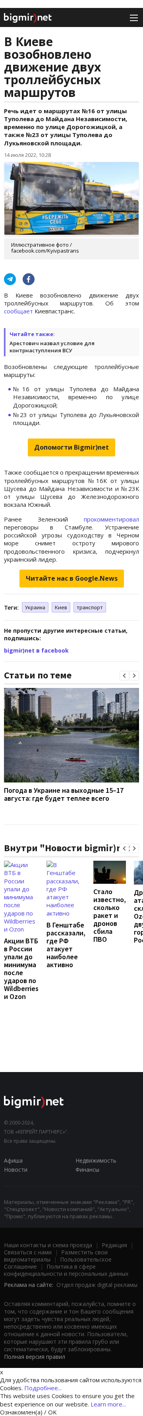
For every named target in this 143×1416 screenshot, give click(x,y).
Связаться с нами (28, 1252)
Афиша (13, 1160)
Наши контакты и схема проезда (48, 1245)
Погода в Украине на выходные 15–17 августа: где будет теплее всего (64, 794)
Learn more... (108, 1404)
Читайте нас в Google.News (72, 578)
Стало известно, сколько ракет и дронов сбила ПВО (109, 915)
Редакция (114, 1245)
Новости (15, 1169)
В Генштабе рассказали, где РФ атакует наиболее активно (65, 944)
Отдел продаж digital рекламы (96, 1285)
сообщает (18, 311)
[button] (124, 675)
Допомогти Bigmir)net (71, 447)
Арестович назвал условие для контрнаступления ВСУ (52, 347)
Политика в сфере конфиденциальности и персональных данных (66, 1270)
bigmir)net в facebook (36, 650)
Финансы (87, 1169)
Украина (35, 607)
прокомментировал (111, 519)
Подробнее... (43, 1388)
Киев (61, 607)
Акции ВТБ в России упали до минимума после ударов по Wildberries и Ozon (21, 968)
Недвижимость (95, 1160)
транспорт (90, 607)
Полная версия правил (34, 1356)
